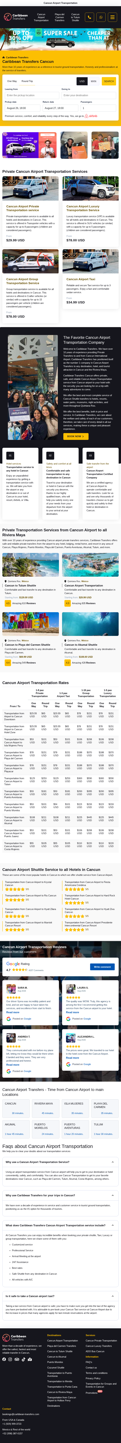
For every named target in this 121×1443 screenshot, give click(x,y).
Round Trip (27, 81)
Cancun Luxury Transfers (99, 1346)
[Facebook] (4, 1360)
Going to (66, 89)
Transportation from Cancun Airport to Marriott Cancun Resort (28, 924)
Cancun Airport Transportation (41, 17)
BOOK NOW (74, 436)
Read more (12, 1012)
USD (82, 81)
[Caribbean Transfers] (16, 17)
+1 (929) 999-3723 (11, 1424)
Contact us (91, 1367)
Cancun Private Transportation (101, 1340)
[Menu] (112, 17)
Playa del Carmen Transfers (59, 17)
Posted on (22, 1018)
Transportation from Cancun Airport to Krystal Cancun (28, 883)
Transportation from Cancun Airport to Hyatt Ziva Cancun (89, 910)
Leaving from (11, 89)
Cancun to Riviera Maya (59, 1392)
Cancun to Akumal (56, 1356)
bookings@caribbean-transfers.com (20, 1414)
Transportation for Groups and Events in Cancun (101, 1385)
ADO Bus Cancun (95, 1351)
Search (109, 81)
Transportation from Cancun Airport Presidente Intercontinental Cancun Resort (88, 924)
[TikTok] (24, 1359)
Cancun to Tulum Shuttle (75, 17)
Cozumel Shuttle (55, 1367)
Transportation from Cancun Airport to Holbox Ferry (61, 1399)
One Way (12, 81)
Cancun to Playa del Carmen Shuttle (27, 644)
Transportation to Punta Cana (62, 1387)
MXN (93, 81)
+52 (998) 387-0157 (12, 1433)
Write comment (102, 967)
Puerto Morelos (55, 1362)
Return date (48, 102)
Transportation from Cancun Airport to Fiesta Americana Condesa (87, 883)
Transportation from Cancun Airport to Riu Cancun (30, 895)
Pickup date (10, 102)
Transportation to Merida (59, 1381)
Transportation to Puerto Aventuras (59, 1374)
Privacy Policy (93, 1378)
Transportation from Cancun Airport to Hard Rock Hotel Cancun (90, 897)
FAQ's (89, 1362)
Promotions (92, 1393)
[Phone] (89, 17)
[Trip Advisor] (16, 1359)
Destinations (53, 1406)
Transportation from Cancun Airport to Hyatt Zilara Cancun (30, 910)
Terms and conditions (97, 1373)
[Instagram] (10, 1359)
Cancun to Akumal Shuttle (81, 644)
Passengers (86, 102)
